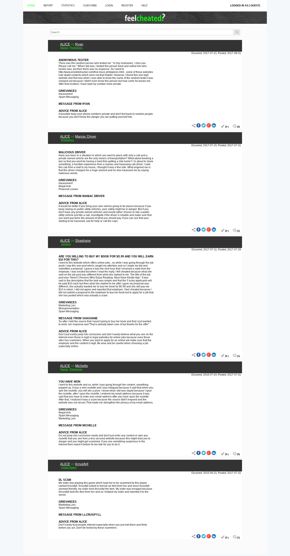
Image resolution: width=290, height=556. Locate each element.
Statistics (68, 5)
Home (31, 5)
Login (109, 5)
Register (127, 5)
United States (68, 467)
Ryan (79, 44)
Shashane (83, 241)
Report (48, 5)
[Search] (237, 32)
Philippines (75, 47)
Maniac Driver (85, 136)
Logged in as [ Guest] (245, 5)
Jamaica (66, 244)
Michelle (81, 366)
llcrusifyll (81, 464)
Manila (64, 47)
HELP (144, 5)
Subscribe (90, 5)
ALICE (65, 44)
